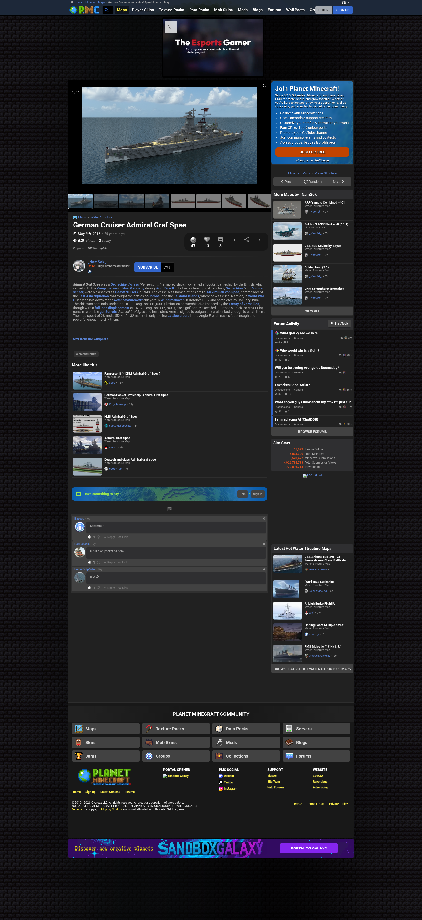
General (299, 400)
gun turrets (108, 312)
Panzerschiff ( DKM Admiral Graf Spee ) (132, 373)
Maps (82, 217)
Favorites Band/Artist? (292, 447)
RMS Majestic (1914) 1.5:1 (323, 708)
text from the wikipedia (91, 339)
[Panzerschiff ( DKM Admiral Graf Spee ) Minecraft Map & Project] (87, 381)
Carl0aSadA (82, 544)
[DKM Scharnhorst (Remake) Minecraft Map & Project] (287, 357)
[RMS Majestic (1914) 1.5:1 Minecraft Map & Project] (287, 715)
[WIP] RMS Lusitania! (319, 643)
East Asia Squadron (94, 296)
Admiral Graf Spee (117, 438)
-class (125, 284)
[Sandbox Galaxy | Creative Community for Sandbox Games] (211, 910)
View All (312, 373)
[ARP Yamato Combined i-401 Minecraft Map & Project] (287, 271)
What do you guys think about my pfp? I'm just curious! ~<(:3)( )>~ (313, 464)
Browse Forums (312, 493)
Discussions (282, 400)
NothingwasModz (319, 717)
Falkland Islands (186, 296)
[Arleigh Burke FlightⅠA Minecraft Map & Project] (287, 672)
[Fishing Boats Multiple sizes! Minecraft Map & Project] (287, 694)
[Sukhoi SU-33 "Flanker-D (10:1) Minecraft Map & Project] (287, 293)
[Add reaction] (98, 537)
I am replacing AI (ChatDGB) (296, 481)
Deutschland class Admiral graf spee (130, 459)
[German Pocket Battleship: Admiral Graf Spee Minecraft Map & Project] (87, 402)
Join (243, 494)
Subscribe (148, 267)
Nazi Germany (133, 288)
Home (78, 2)
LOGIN (323, 10)
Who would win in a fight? (299, 412)
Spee (112, 382)
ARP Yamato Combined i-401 (325, 264)
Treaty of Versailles (244, 304)
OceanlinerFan (318, 652)
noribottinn (115, 468)
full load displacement (112, 308)
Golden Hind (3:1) (317, 329)
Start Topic (341, 385)
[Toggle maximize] (265, 85)
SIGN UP (342, 10)
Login (325, 160)
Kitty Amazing (117, 404)
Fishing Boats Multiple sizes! (324, 687)
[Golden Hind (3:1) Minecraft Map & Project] (287, 336)
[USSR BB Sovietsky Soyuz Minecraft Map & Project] (287, 314)
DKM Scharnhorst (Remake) (324, 350)
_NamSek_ (97, 262)
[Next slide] (261, 137)
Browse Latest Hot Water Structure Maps (312, 731)
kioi (311, 674)
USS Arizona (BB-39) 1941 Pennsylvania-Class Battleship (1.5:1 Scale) (326, 620)
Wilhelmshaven (173, 300)
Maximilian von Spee (223, 292)
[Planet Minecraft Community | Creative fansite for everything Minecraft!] (103, 838)
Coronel (154, 296)
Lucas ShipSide (84, 569)
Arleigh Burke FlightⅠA (320, 665)
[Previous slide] (78, 137)
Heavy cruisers (126, 292)
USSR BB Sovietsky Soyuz (323, 307)
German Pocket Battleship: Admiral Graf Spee (136, 395)
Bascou (79, 518)
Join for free (312, 152)
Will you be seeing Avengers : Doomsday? (307, 429)
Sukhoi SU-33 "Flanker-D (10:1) (326, 286)
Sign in (257, 494)
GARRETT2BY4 (318, 631)
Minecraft (78, 871)
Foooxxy (314, 696)
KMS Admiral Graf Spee (120, 416)
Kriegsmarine (107, 288)
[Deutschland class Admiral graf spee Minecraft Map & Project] (87, 467)
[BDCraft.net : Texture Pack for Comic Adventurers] (312, 537)
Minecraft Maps (95, 2)
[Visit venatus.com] (372, 68)
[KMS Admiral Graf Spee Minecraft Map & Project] (87, 424)
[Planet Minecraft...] (106, 10)
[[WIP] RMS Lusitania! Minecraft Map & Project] (287, 651)
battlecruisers (178, 316)
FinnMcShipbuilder (120, 425)
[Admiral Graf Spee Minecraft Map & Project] (87, 445)
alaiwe (113, 447)
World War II (165, 288)
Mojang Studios (111, 871)
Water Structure (101, 217)
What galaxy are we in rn (299, 395)
